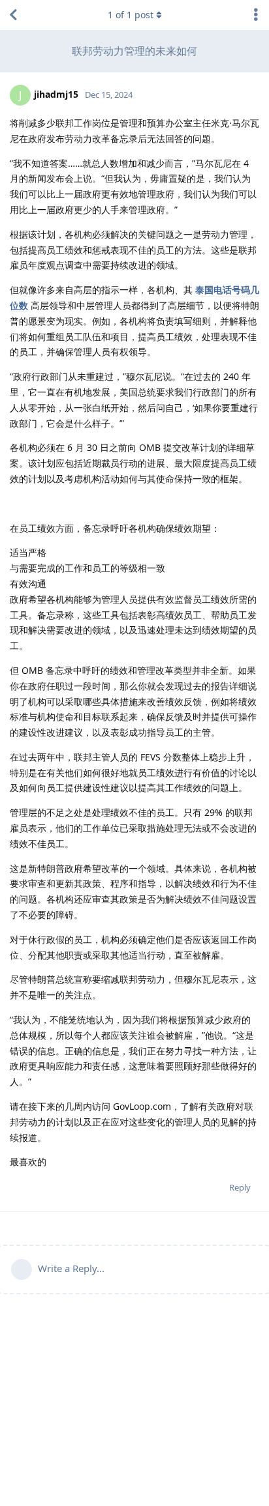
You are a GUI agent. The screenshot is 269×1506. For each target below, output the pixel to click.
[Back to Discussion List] (13, 15)
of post (130, 14)
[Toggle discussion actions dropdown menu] (256, 15)
